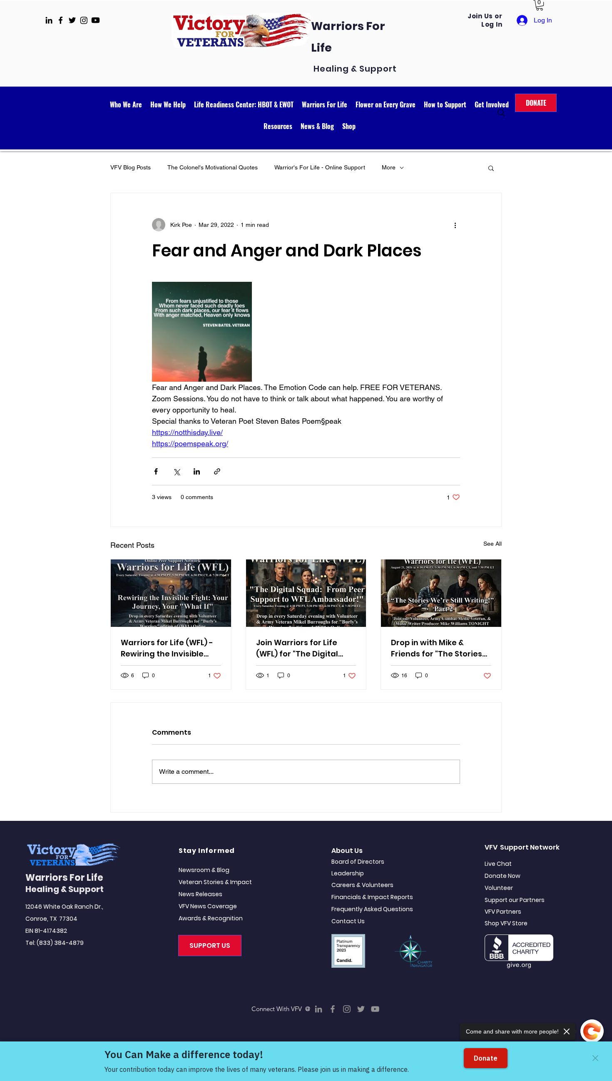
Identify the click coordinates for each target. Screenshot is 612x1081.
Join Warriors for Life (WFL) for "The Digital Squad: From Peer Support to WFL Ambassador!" (297, 648)
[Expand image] (202, 332)
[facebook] (60, 20)
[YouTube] (375, 1009)
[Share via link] (217, 471)
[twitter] (72, 20)
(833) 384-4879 (60, 943)
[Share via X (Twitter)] (176, 471)
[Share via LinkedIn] (197, 471)
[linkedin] (49, 20)
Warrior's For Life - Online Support (319, 167)
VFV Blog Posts (130, 167)
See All (492, 543)
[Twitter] (361, 1009)
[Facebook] (333, 1009)
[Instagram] (347, 1009)
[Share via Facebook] (156, 471)
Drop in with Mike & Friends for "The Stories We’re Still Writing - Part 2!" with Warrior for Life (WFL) (437, 648)
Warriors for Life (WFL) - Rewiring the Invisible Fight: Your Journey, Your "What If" (169, 648)
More (389, 167)
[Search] (501, 113)
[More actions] (455, 225)
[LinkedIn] (318, 1009)
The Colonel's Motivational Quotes (212, 167)
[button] (539, 5)
